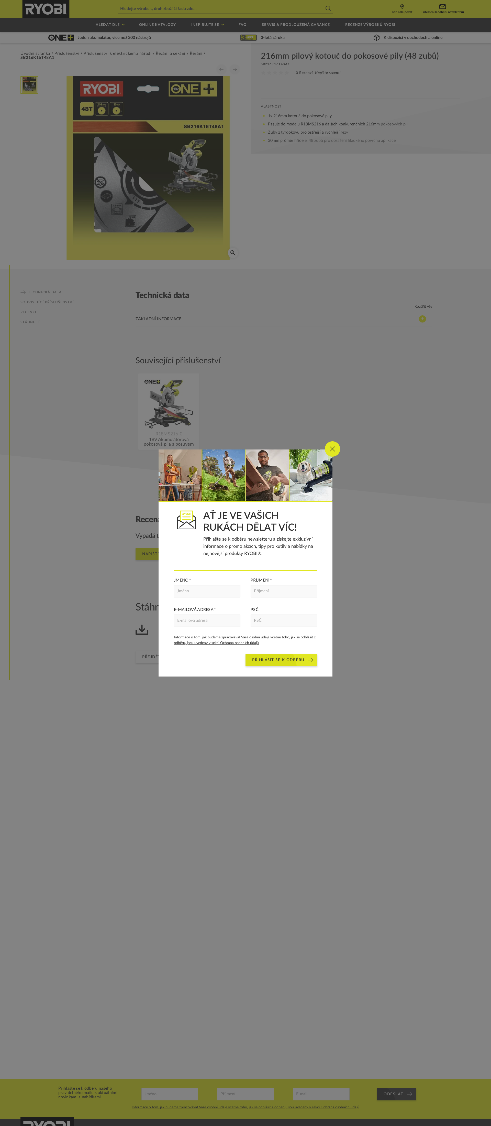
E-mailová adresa (194, 610)
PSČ (255, 610)
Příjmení (260, 580)
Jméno (181, 580)
